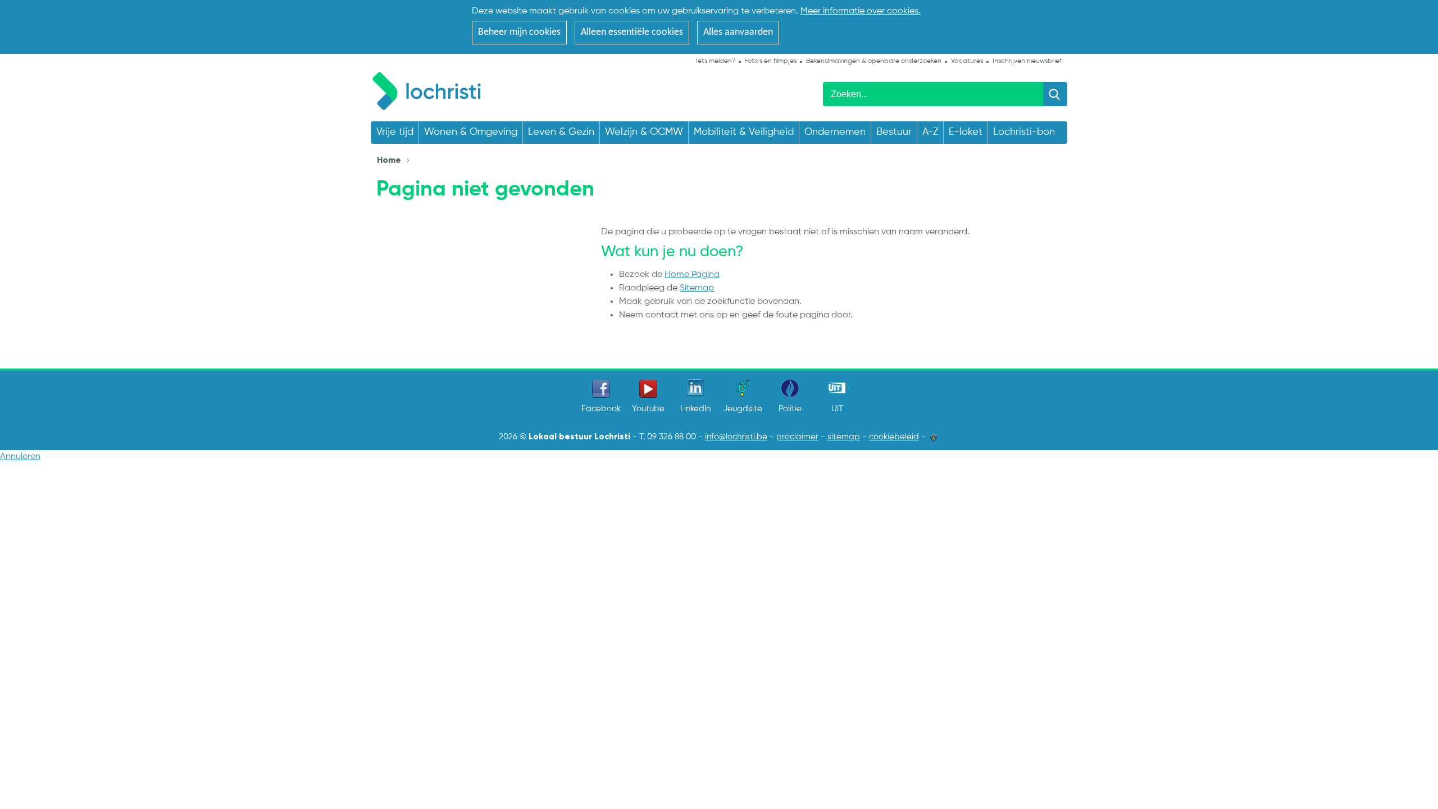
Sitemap (697, 288)
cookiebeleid (894, 437)
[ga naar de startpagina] (432, 89)
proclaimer (797, 437)
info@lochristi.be (736, 437)
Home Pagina (692, 274)
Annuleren (20, 456)
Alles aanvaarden (738, 32)
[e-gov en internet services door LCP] (933, 437)
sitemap (843, 437)
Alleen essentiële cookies (632, 32)
